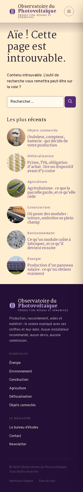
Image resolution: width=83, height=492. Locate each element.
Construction (38, 207)
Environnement (41, 233)
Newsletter (17, 444)
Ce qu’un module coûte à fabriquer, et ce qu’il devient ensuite (49, 244)
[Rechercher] (70, 102)
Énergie (34, 258)
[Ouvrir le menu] (69, 11)
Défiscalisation (40, 156)
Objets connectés (42, 130)
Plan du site (47, 481)
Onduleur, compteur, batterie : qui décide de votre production (47, 141)
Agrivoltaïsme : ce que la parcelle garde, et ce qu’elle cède (51, 193)
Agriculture (37, 181)
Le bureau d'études (23, 427)
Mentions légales (21, 481)
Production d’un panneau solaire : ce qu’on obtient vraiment (50, 270)
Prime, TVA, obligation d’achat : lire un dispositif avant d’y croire (50, 167)
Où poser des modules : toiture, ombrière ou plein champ (50, 218)
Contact (15, 436)
